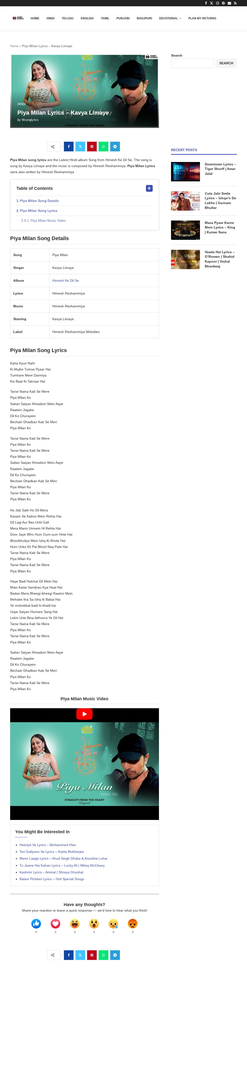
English (87, 18)
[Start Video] (84, 764)
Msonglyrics (30, 120)
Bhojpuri (144, 18)
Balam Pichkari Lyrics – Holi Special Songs (52, 879)
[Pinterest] (223, 3)
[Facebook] (206, 3)
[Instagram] (217, 3)
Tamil (105, 18)
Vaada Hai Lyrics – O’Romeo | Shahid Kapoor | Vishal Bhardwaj (220, 259)
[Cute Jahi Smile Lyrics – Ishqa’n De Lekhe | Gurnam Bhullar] (185, 201)
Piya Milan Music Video (48, 220)
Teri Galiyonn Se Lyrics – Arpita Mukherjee (52, 852)
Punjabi (123, 18)
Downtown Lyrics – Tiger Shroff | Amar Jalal (220, 169)
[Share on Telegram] (115, 146)
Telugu (68, 18)
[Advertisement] (204, 108)
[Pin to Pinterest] (92, 146)
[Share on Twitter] (80, 146)
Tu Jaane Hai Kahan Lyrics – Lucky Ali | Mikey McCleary (62, 865)
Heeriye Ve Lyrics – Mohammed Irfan (48, 845)
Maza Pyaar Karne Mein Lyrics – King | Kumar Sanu (220, 227)
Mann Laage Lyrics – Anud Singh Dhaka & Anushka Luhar (64, 858)
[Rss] (235, 3)
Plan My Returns (202, 18)
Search (176, 55)
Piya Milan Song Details (39, 201)
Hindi (51, 18)
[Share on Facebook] (69, 146)
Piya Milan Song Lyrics (38, 211)
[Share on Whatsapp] (103, 146)
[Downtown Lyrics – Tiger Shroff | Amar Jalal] (185, 171)
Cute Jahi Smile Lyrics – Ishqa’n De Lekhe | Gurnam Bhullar (220, 201)
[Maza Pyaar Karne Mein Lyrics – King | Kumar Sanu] (185, 230)
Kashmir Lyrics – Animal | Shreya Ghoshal (51, 872)
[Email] (229, 3)
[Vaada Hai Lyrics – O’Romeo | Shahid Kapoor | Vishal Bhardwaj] (185, 259)
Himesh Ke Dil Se (65, 280)
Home (35, 18)
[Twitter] (211, 3)
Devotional (168, 18)
